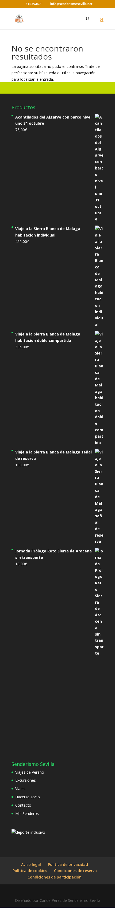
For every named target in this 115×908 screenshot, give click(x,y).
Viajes (20, 788)
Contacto (23, 805)
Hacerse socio (27, 796)
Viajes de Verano (29, 772)
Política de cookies (30, 870)
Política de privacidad (68, 864)
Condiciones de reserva (75, 870)
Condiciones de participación (55, 877)
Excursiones (25, 780)
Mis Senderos (27, 813)
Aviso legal (31, 864)
